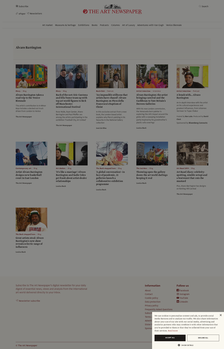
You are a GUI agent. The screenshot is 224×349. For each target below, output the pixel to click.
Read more (173, 330)
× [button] (220, 315)
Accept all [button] (170, 338)
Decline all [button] (203, 338)
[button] (187, 345)
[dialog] (188, 330)
